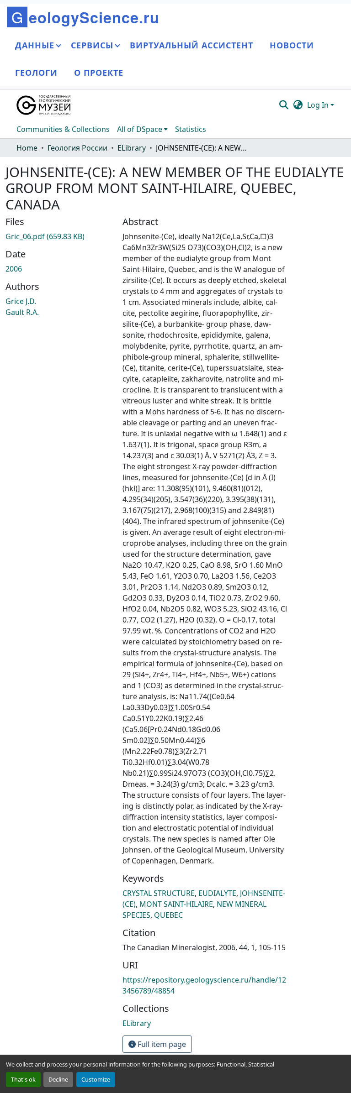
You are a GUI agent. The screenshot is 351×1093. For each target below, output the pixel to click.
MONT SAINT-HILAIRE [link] (176, 904)
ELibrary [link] (131, 148)
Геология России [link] (77, 148)
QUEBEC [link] (168, 915)
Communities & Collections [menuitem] (63, 129)
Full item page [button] (161, 1044)
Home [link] (26, 148)
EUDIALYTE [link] (217, 893)
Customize (95, 1079)
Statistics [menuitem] (190, 129)
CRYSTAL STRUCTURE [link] (158, 893)
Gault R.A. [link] (22, 312)
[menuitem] (142, 129)
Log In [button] (318, 105)
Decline (58, 1079)
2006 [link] (13, 269)
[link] (58, 236)
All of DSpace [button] (139, 129)
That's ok (23, 1079)
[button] (44, 105)
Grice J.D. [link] (20, 301)
